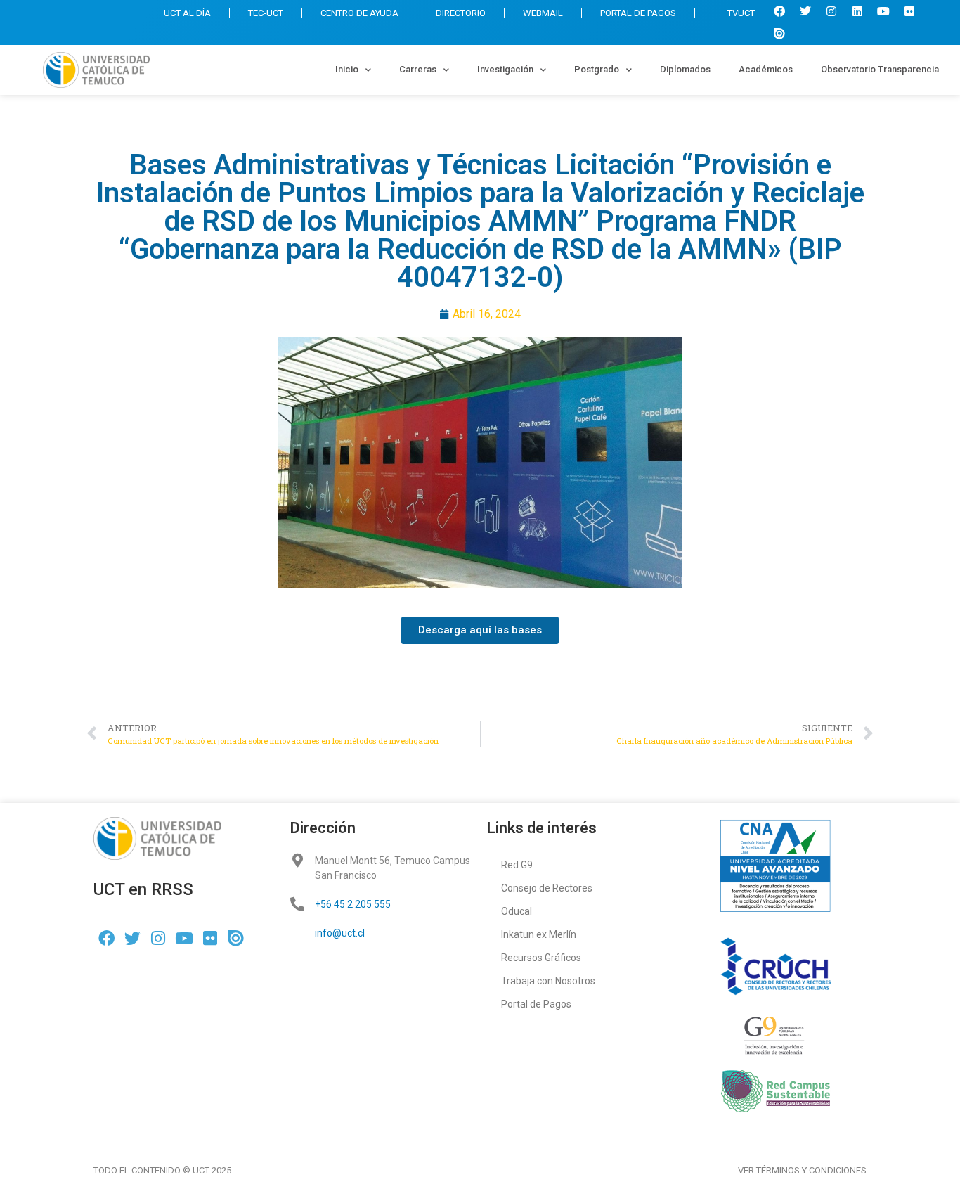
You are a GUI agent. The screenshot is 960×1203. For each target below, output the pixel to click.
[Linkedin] (857, 11)
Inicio (346, 69)
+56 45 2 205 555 (353, 904)
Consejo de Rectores (546, 888)
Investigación (505, 69)
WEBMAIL (543, 13)
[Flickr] (909, 11)
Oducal (516, 911)
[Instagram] (831, 11)
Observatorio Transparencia (880, 69)
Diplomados (685, 69)
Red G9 (517, 864)
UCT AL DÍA (187, 13)
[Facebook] (779, 11)
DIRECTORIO (461, 13)
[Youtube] (883, 11)
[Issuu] (779, 33)
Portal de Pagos (536, 1004)
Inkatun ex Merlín (538, 934)
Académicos (766, 69)
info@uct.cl (340, 933)
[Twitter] (805, 11)
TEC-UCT (265, 13)
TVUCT (741, 13)
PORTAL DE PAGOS (638, 13)
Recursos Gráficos (541, 957)
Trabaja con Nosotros (548, 980)
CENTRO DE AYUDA (359, 13)
